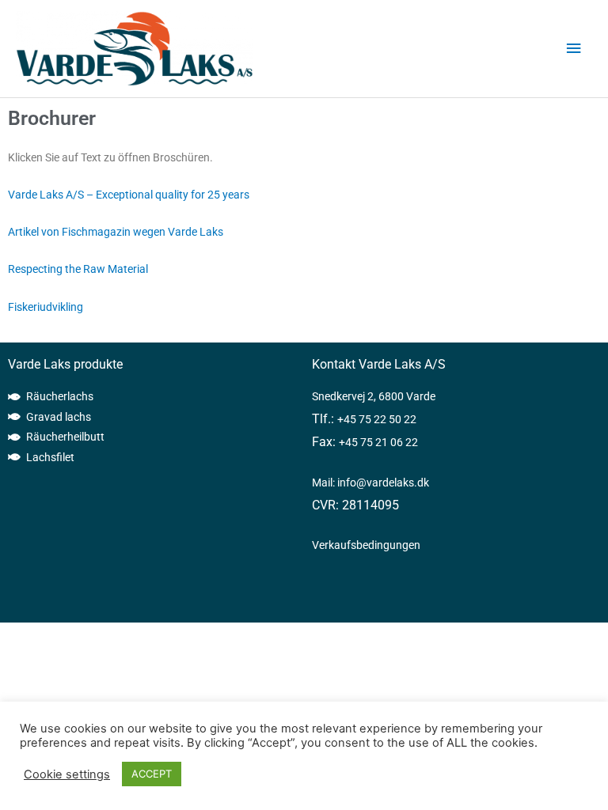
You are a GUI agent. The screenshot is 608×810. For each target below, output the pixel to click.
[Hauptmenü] (574, 48)
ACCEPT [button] (151, 773)
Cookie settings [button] (67, 774)
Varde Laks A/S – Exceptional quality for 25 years (128, 194)
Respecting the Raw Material (78, 269)
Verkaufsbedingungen (366, 545)
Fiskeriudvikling (45, 307)
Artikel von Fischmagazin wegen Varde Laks (115, 231)
